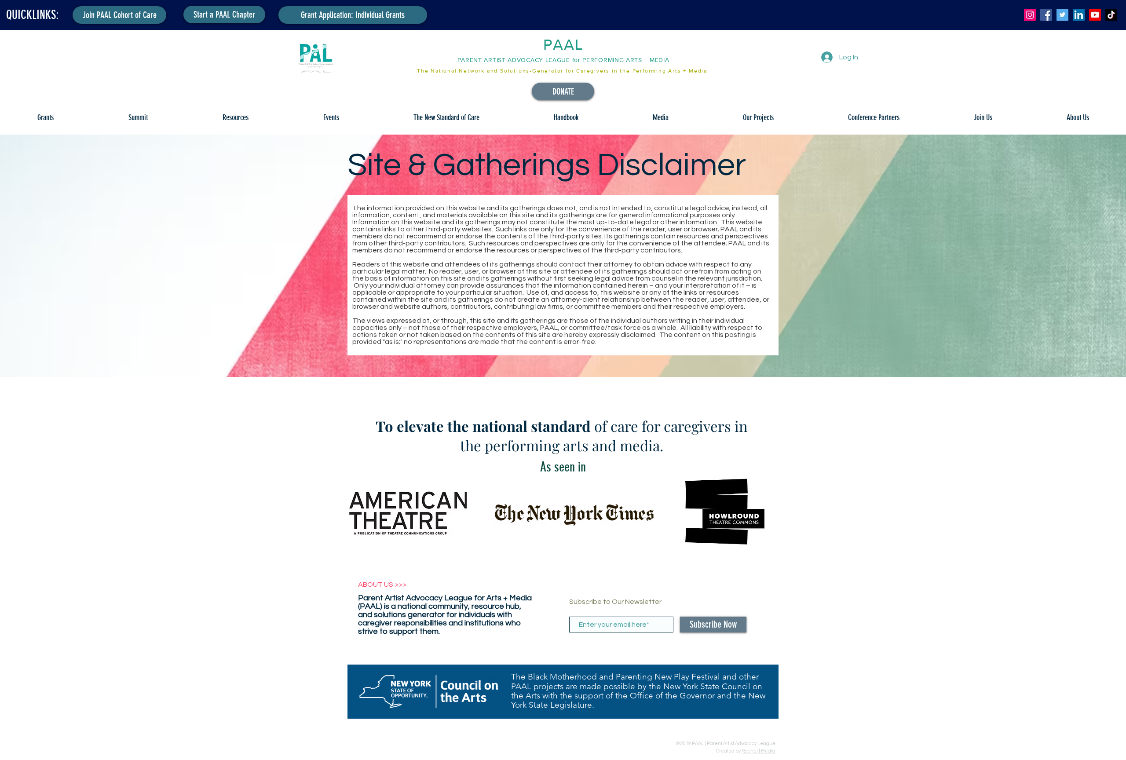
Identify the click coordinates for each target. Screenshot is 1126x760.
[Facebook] (1046, 15)
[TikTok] (1111, 15)
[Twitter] (1062, 15)
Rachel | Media (758, 751)
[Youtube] (1095, 15)
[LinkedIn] (1079, 15)
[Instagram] (1030, 15)
